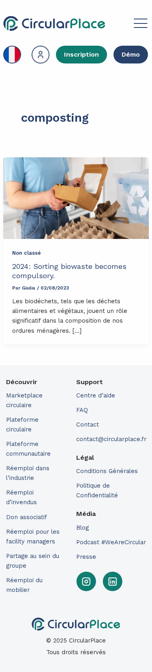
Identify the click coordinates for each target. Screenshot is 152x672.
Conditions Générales (107, 471)
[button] (127, 25)
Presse (86, 556)
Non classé (26, 253)
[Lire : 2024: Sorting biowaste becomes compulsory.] (76, 198)
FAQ (82, 410)
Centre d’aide (95, 395)
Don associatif (26, 517)
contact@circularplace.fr (111, 439)
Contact (87, 424)
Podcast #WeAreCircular (111, 542)
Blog (82, 527)
